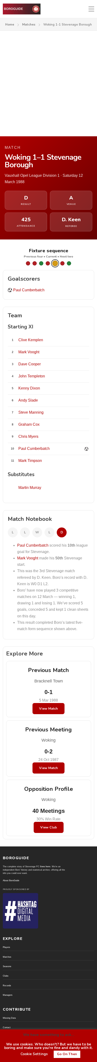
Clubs (5, 976)
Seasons (7, 966)
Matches (28, 24)
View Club (48, 827)
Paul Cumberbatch (28, 290)
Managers (7, 995)
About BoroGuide (11, 880)
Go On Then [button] (67, 1054)
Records (7, 985)
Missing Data (9, 1018)
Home (9, 24)
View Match (48, 708)
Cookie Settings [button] (34, 1054)
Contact (7, 1027)
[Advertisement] (48, 82)
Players (6, 947)
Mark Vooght (27, 558)
